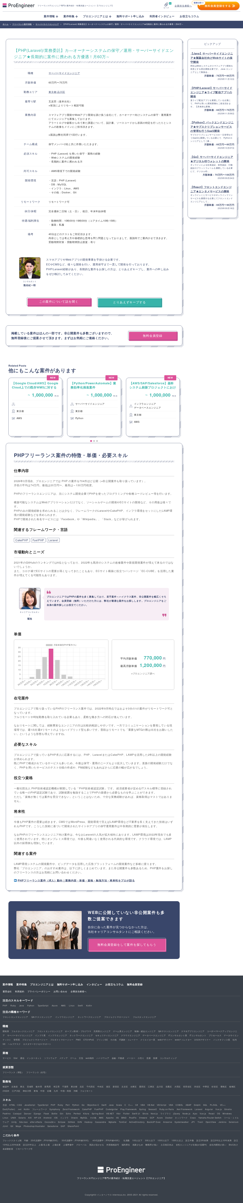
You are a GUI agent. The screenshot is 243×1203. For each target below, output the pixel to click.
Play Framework (128, 1109)
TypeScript (43, 1005)
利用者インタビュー (162, 16)
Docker (169, 1117)
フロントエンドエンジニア (15, 1016)
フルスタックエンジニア (144, 1016)
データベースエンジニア (154, 1035)
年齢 (26, 1140)
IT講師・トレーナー (128, 1039)
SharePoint (73, 1126)
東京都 (53, 92)
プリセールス (215, 1035)
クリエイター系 (147, 1039)
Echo (68, 1113)
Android (47, 1117)
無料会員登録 (135, 984)
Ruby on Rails (166, 1109)
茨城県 (30, 1086)
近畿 (49, 1090)
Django (37, 1113)
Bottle (55, 1113)
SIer (16, 1058)
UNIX (13, 1117)
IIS (117, 1117)
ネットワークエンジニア (89, 1016)
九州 (56, 1090)
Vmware (143, 1117)
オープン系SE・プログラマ (78, 1031)
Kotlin (89, 1005)
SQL (205, 1104)
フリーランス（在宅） (36, 1072)
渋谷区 (197, 1086)
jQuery (176, 1113)
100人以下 (137, 1140)
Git (11, 1126)
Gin (61, 1113)
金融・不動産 (118, 1058)
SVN (80, 1122)
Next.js (154, 1113)
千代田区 (90, 1086)
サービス (7, 1058)
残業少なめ (138, 1144)
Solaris (22, 1117)
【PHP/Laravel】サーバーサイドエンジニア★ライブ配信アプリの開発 (211, 92)
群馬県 (47, 1086)
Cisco (193, 1117)
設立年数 (189, 1140)
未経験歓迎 (8, 1148)
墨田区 (142, 1086)
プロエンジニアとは (42, 984)
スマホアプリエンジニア (192, 1031)
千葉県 (65, 1086)
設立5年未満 (202, 1140)
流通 (148, 1058)
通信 (22, 1058)
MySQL (84, 1117)
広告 (81, 1058)
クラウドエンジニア (130, 1035)
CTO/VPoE (88, 1039)
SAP (63, 1126)
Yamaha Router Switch (210, 1117)
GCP (152, 1117)
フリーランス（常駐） (13, 1072)
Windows (227, 1113)
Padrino (7, 1113)
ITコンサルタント (198, 1035)
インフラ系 (40, 1035)
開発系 (6, 1031)
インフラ (64, 1117)
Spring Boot (98, 1113)
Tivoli (200, 1122)
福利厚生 (126, 1144)
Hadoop (88, 1122)
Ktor (119, 1113)
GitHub (71, 1122)
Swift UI (136, 1113)
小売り (141, 1058)
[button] (91, 441)
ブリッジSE (102, 1039)
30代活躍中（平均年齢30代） (76, 1140)
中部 (42, 1090)
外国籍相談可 (112, 1144)
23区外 (6, 1090)
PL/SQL (214, 1104)
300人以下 (150, 1140)
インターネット (34, 1058)
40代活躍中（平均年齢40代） (107, 1140)
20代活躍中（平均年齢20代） (45, 1140)
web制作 (90, 1058)
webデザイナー (165, 1039)
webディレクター (183, 1039)
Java (21, 1005)
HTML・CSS (15, 1104)
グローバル (81, 1144)
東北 (22, 1086)
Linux (72, 1005)
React (212, 1113)
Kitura (86, 1113)
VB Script (161, 1104)
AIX (30, 1117)
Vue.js (218, 1109)
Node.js (186, 1113)
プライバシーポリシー (38, 991)
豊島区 (224, 1086)
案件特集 (21, 984)
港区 (108, 1086)
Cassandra (100, 1122)
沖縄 (76, 1090)
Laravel (53, 540)
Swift (80, 1005)
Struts (145, 1113)
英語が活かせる (96, 1144)
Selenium (233, 1122)
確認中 (6, 1086)
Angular (209, 1109)
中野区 (206, 1086)
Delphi (197, 1104)
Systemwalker (182, 1122)
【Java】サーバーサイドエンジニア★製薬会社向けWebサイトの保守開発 (211, 58)
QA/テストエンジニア (41, 1016)
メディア (63, 1058)
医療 (155, 1058)
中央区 (100, 1086)
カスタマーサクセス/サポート (37, 1043)
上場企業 (56, 1144)
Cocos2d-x (50, 1122)
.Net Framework (184, 1109)
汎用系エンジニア (102, 1031)
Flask (46, 1113)
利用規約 (19, 991)
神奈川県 (27, 1090)
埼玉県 (56, 1086)
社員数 (126, 1140)
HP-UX (37, 1117)
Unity (14, 1122)
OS (218, 1113)
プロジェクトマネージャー (117, 1016)
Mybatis (113, 1122)
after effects (36, 1122)
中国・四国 (66, 1090)
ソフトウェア (50, 1058)
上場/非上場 (44, 1144)
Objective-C (93, 1104)
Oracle (74, 1117)
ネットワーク (181, 1117)
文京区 (125, 1086)
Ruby (13, 1005)
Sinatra (228, 1109)
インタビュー (94, 984)
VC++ (222, 1104)
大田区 (177, 1086)
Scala (119, 1104)
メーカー (131, 1058)
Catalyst (17, 1113)
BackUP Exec (154, 1122)
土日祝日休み (167, 1144)
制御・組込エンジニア (145, 1031)
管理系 (17, 1039)
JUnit (5, 1126)
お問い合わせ (60, 991)
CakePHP (21, 540)
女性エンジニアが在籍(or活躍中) (191, 1144)
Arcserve (167, 1122)
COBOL (179, 1104)
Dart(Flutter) (9, 1109)
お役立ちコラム (189, 16)
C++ (130, 1104)
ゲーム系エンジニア (122, 1031)
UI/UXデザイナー (202, 1039)
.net (19, 1109)
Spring (142, 1109)
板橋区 (232, 1086)
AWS (63, 1005)
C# (136, 1104)
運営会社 (7, 991)
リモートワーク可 (24, 1148)
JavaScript (29, 1104)
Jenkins (222, 1122)
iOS (56, 1117)
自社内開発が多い (217, 1144)
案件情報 (8, 984)
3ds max (23, 1122)
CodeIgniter (112, 1109)
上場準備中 (68, 1144)
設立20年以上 (29, 1144)
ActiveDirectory (137, 1122)
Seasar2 (152, 1109)
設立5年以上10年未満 (221, 1140)
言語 (5, 1104)
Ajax (195, 1113)
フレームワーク (39, 1109)
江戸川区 (16, 1090)
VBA (143, 1104)
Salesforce (52, 1126)
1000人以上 (177, 1140)
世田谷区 (187, 1086)
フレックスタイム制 (12, 1140)
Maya (18, 1126)
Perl (68, 1104)
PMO (78, 1039)
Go (83, 1104)
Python (30, 1005)
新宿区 (116, 1086)
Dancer (27, 1113)
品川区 (61, 92)
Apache (110, 1117)
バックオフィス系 (221, 1039)
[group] (35, 407)
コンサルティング (168, 1058)
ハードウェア (103, 1058)
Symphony (54, 1109)
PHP (5, 1005)
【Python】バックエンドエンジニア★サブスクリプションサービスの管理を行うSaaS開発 (212, 126)
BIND (124, 1117)
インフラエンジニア (64, 1016)
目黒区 (169, 1086)
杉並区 (215, 1086)
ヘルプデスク (14, 1043)
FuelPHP (38, 540)
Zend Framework (71, 1109)
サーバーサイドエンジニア (64, 73)
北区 (82, 1086)
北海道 (14, 1086)
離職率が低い (151, 1144)
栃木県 (39, 1086)
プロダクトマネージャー (62, 1039)
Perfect (77, 1113)
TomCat (123, 1122)
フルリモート (86, 1090)
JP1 (193, 1122)
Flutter (126, 1113)
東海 (36, 1090)
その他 (113, 1039)
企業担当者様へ (183, 5)
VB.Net (150, 1104)
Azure (55, 1005)
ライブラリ (165, 1113)
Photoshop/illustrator (34, 1126)
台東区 (133, 1086)
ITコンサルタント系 (177, 1035)
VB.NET (110, 1113)
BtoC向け (233, 1144)
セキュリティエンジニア (107, 1035)
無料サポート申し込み (130, 16)
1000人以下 (163, 1140)
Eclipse (62, 1122)
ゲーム (73, 1058)
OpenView (211, 1122)
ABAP (188, 1104)
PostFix (133, 1117)
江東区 (151, 1086)
